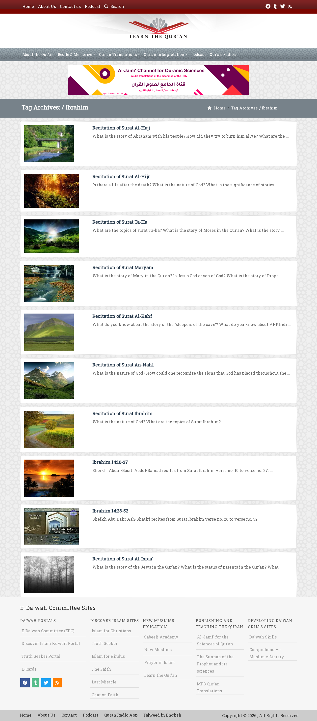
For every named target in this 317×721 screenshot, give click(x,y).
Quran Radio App (120, 715)
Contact (69, 715)
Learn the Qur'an (160, 675)
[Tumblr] (276, 5)
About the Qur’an (38, 54)
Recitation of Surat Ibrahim (122, 413)
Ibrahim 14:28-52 (110, 511)
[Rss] (290, 5)
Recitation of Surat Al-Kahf (122, 316)
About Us (47, 6)
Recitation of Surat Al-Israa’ (122, 559)
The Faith (101, 669)
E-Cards (29, 669)
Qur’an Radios (223, 54)
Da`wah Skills (263, 636)
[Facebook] (268, 5)
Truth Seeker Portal (41, 656)
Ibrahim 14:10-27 (110, 462)
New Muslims (158, 649)
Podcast (92, 6)
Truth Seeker (104, 643)
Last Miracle (104, 681)
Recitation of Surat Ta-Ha (119, 222)
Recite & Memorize (75, 54)
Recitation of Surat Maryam (122, 267)
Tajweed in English (162, 715)
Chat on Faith (105, 694)
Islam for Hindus (108, 656)
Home (28, 6)
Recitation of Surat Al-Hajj (121, 128)
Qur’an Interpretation (164, 54)
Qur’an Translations (118, 54)
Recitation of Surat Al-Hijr (121, 176)
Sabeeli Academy (161, 636)
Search (116, 6)
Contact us (70, 6)
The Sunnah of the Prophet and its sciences (215, 664)
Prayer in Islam (159, 662)
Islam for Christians (111, 630)
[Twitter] (283, 5)
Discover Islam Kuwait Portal (51, 643)
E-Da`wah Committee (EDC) (48, 630)
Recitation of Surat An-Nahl (123, 365)
